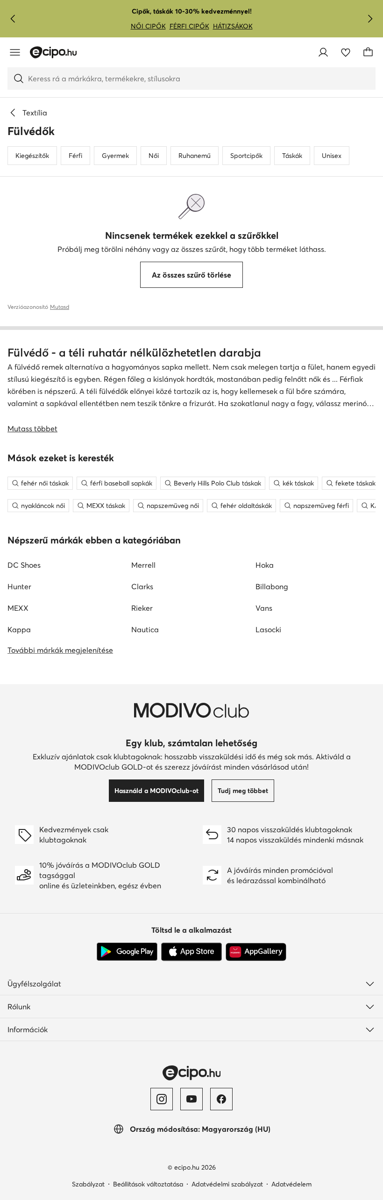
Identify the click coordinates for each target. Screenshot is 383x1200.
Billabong (271, 586)
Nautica (145, 629)
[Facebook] (221, 1099)
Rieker (142, 608)
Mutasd (59, 306)
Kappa (19, 629)
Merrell (143, 565)
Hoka (264, 565)
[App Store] (191, 952)
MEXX (17, 608)
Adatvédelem (291, 1184)
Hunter (19, 586)
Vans (263, 608)
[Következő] (370, 18)
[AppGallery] (256, 952)
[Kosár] (368, 52)
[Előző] (13, 18)
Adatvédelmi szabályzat (227, 1184)
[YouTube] (191, 1099)
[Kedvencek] (345, 52)
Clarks (142, 586)
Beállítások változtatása (148, 1184)
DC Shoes (24, 565)
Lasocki (268, 629)
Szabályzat (88, 1184)
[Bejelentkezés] (323, 52)
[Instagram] (161, 1099)
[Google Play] (127, 952)
